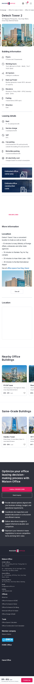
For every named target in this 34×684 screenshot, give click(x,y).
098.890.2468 (13, 215)
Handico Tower (9, 437)
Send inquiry (17, 495)
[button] (17, 489)
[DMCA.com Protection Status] (7, 640)
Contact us (26, 680)
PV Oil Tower (8, 385)
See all (17, 291)
